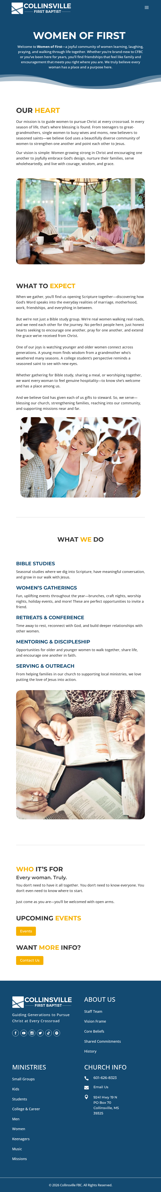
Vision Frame (95, 1021)
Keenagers (21, 1138)
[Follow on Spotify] (56, 1033)
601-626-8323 (105, 1078)
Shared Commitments (102, 1041)
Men (15, 1119)
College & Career (26, 1109)
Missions (19, 1158)
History (90, 1051)
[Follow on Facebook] (15, 1033)
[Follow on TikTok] (48, 1033)
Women (18, 1128)
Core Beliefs (94, 1031)
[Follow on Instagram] (32, 1033)
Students (19, 1099)
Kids (15, 1089)
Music (17, 1149)
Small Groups (23, 1079)
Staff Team (93, 1011)
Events (26, 931)
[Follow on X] (40, 1033)
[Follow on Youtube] (23, 1033)
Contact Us (29, 960)
